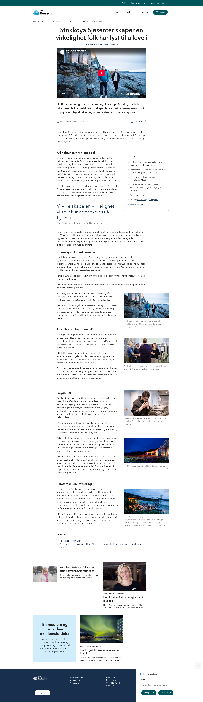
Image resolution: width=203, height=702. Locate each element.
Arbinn (130, 12)
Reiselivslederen (74, 21)
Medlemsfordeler (77, 677)
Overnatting (103, 44)
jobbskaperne (65, 121)
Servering (113, 44)
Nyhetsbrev (111, 680)
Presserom (74, 683)
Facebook (141, 200)
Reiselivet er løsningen (70, 541)
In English (40, 693)
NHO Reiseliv (38, 21)
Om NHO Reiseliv (113, 683)
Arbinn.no (110, 677)
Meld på (147, 693)
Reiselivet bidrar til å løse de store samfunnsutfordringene (77, 569)
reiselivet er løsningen (80, 121)
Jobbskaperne (87, 21)
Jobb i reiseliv (91, 44)
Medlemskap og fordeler (55, 21)
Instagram (153, 200)
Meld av (164, 693)
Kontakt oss (75, 680)
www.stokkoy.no (137, 204)
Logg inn (144, 12)
